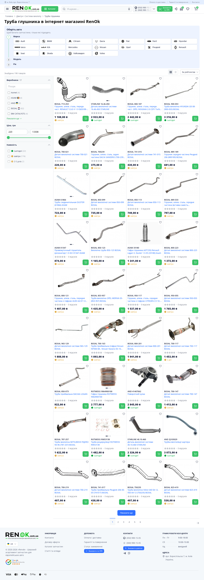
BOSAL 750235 (134, 487)
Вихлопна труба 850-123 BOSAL (106, 250)
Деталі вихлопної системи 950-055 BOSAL (180, 299)
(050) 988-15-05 (134, 538)
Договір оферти (52, 542)
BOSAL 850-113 (135, 200)
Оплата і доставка (92, 537)
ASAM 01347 (60, 248)
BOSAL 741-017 (98, 487)
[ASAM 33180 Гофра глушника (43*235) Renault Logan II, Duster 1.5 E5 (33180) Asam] (145, 233)
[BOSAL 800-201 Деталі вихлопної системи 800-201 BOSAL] (145, 329)
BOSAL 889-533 (171, 200)
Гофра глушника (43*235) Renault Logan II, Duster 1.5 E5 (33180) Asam (144, 251)
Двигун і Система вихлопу (28, 16)
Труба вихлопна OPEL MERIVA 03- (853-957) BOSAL (107, 299)
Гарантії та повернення (178, 2)
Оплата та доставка (157, 2)
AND (16, 103)
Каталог (52, 8)
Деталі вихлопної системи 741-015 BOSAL (144, 155)
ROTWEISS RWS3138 (100, 439)
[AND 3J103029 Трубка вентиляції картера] (181, 425)
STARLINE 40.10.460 (137, 439)
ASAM (16, 98)
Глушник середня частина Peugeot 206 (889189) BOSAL (180, 155)
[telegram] (124, 553)
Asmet (15, 92)
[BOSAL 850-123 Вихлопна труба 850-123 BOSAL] (108, 233)
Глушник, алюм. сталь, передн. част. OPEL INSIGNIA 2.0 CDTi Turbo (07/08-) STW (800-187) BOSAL (144, 107)
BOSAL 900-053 (171, 104)
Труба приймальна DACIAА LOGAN (71, 394)
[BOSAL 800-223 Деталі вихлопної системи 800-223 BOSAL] (181, 233)
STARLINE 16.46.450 (100, 104)
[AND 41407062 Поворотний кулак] (145, 377)
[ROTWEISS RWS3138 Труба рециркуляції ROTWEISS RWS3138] (108, 425)
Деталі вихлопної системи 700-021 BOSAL (71, 155)
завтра (19, 156)
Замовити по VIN (95, 551)
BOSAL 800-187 (135, 104)
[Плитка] (170, 72)
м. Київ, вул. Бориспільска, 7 (18, 2)
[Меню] (7, 9)
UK (11, 544)
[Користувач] (176, 9)
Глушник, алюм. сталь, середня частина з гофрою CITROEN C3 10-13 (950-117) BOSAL (144, 299)
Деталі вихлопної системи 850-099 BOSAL (107, 203)
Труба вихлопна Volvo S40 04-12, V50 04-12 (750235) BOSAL (143, 491)
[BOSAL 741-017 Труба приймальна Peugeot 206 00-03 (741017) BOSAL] (108, 472)
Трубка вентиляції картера (177, 442)
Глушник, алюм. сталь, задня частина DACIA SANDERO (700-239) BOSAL (107, 155)
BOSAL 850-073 (62, 391)
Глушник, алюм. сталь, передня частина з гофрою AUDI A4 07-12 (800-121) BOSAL (70, 299)
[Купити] (86, 118)
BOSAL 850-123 (98, 248)
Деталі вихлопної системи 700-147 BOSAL (180, 395)
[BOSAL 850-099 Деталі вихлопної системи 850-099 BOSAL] (108, 185)
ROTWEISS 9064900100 (101, 391)
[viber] (129, 553)
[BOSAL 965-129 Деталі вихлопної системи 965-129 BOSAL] (72, 329)
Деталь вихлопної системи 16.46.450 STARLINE (104, 107)
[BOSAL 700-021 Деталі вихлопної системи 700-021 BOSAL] (72, 137)
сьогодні (20, 151)
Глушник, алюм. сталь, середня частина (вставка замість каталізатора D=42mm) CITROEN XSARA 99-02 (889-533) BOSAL (179, 203)
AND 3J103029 (170, 439)
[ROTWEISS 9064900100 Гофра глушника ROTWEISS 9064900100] (108, 377)
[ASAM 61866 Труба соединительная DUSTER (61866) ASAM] (72, 185)
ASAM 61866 (60, 200)
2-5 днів (19, 161)
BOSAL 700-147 (171, 391)
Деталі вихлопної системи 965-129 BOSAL (71, 347)
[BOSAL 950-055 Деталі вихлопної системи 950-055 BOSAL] (181, 281)
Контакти (196, 2)
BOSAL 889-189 (171, 152)
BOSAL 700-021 (62, 152)
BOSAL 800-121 (62, 295)
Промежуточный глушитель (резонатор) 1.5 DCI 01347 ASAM (70, 251)
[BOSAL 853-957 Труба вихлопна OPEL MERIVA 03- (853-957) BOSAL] (108, 281)
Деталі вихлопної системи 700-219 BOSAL (71, 491)
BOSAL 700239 (97, 152)
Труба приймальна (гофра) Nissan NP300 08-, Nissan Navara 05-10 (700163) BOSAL (107, 347)
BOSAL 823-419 (171, 487)
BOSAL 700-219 (62, 487)
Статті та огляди (52, 551)
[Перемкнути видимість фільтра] (49, 80)
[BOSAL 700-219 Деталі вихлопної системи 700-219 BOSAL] (72, 472)
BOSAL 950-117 (135, 295)
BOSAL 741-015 (135, 152)
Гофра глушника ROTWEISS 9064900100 (104, 395)
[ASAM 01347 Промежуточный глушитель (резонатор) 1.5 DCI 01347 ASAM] (72, 233)
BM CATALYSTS (19, 113)
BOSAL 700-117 (171, 343)
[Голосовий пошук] (129, 9)
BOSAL (17, 108)
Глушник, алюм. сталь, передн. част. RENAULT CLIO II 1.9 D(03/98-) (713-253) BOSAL (71, 107)
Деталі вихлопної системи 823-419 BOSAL (180, 491)
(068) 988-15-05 (134, 543)
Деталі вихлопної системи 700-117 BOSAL (180, 347)
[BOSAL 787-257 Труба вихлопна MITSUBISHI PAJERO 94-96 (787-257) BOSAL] (72, 425)
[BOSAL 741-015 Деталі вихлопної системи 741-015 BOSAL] (145, 137)
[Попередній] (94, 89)
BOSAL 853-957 (98, 295)
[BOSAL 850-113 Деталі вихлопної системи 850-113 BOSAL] (145, 185)
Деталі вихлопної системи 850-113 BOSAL (144, 203)
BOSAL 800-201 (135, 343)
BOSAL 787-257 (62, 439)
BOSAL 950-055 (171, 295)
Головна (9, 16)
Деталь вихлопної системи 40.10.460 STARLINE (140, 443)
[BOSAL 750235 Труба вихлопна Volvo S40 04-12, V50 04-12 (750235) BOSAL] (145, 472)
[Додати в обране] (87, 78)
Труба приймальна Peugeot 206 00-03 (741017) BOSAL (108, 491)
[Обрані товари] (188, 9)
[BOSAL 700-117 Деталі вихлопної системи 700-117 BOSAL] (181, 329)
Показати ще (126, 513)
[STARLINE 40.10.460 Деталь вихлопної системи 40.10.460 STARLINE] (145, 425)
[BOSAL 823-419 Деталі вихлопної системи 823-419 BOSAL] (181, 472)
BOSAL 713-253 (62, 104)
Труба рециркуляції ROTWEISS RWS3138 (105, 443)
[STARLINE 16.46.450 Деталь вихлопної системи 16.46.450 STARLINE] (108, 89)
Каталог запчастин (54, 546)
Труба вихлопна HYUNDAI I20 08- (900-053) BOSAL (179, 107)
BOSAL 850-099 (98, 200)
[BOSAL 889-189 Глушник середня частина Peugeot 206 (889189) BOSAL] (181, 137)
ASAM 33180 (133, 248)
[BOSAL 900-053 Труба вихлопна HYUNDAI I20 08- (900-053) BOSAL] (181, 89)
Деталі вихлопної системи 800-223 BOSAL (180, 251)
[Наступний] (122, 89)
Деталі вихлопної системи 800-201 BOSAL (144, 347)
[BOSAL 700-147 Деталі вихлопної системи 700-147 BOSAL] (181, 377)
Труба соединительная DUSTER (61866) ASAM (69, 203)
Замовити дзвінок (135, 548)
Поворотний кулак (136, 394)
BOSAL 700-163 (98, 343)
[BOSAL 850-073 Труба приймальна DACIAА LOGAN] (72, 377)
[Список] (175, 72)
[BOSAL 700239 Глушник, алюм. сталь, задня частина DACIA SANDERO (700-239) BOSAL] (108, 137)
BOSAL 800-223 (171, 248)
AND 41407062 (134, 391)
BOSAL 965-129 (62, 343)
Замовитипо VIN (167, 9)
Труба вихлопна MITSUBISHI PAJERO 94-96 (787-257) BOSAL (72, 443)
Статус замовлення (93, 546)
